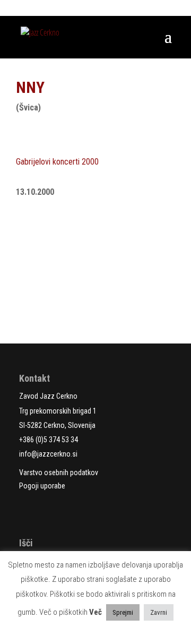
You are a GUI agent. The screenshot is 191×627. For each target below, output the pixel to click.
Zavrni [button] (158, 612)
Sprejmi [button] (122, 612)
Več (95, 612)
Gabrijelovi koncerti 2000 (57, 162)
